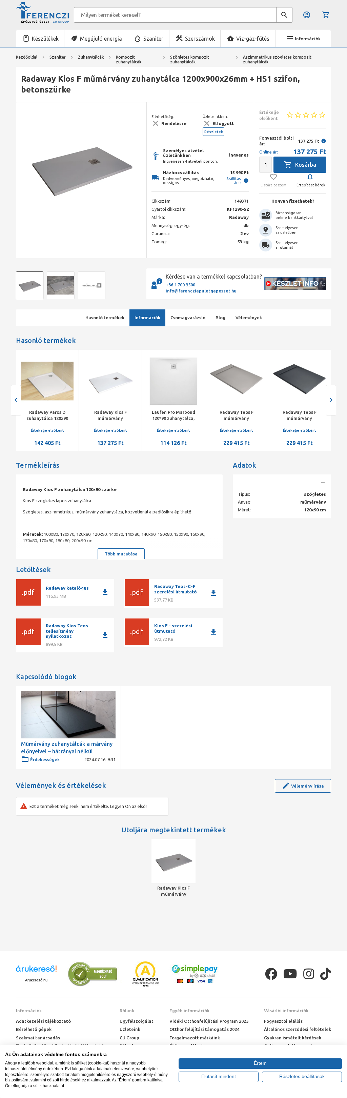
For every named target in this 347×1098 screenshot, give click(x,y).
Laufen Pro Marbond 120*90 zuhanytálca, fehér (173, 418)
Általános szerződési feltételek (297, 1029)
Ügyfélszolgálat (137, 1021)
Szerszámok (200, 39)
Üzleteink (130, 1029)
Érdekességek (45, 759)
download (105, 592)
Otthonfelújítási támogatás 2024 (204, 1029)
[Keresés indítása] (284, 15)
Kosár (326, 15)
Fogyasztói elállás (283, 1021)
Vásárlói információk (286, 1010)
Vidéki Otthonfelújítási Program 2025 (208, 1021)
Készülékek (45, 39)
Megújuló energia (101, 39)
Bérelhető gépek (34, 1029)
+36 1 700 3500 (180, 284)
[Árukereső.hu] (36, 971)
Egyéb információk (189, 1010)
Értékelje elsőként (47, 430)
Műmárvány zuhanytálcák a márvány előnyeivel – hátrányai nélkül (67, 747)
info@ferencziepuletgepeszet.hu (201, 290)
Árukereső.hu (36, 980)
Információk (29, 1010)
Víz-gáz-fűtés (252, 39)
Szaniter (153, 39)
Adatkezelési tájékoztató (43, 1021)
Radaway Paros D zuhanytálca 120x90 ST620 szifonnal (47, 418)
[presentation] (26, 167)
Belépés (307, 15)
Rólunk (127, 1010)
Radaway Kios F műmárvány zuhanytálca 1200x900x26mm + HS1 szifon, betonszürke (173, 891)
